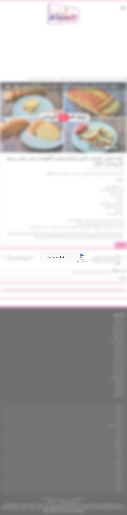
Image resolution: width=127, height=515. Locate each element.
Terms (83, 261)
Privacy (78, 261)
